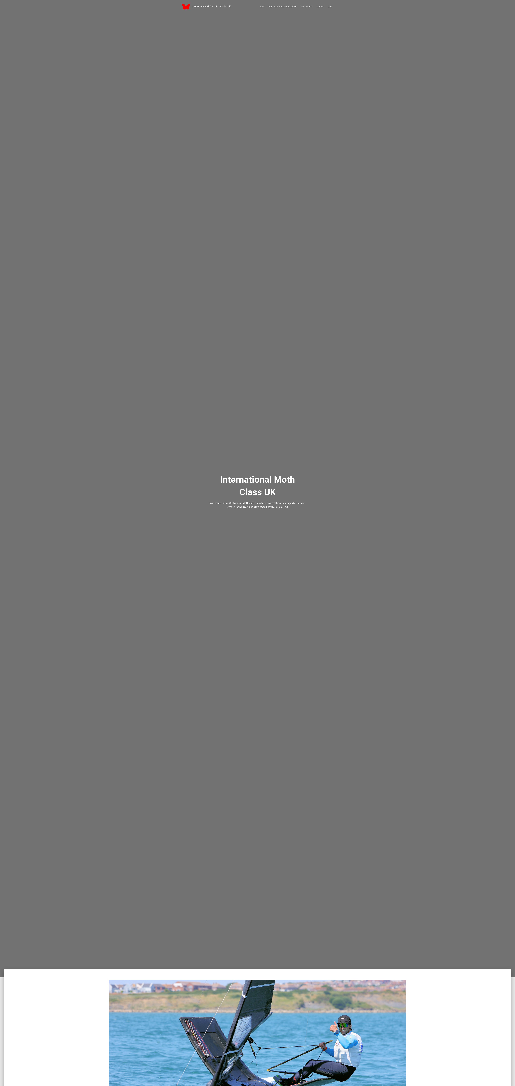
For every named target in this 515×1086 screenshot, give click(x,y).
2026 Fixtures (307, 7)
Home (262, 7)
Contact (320, 7)
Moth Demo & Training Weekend (282, 7)
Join (330, 7)
